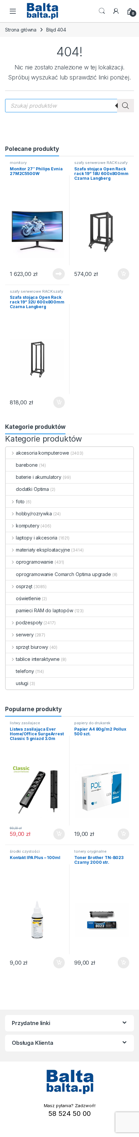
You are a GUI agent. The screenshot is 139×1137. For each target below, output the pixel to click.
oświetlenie (28, 598)
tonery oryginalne (90, 851)
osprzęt (24, 586)
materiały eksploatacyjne (43, 550)
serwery (25, 634)
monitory (18, 162)
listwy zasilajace (25, 723)
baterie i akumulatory (38, 477)
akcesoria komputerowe (42, 453)
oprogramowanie (34, 562)
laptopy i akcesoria (36, 538)
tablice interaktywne (38, 659)
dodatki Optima (32, 489)
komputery (27, 525)
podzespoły (29, 622)
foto (20, 501)
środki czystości (25, 851)
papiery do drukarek (92, 723)
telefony (25, 671)
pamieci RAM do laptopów (44, 610)
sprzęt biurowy (32, 647)
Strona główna (20, 30)
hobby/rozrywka (34, 513)
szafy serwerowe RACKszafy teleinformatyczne (101, 164)
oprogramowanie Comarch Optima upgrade (63, 574)
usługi (22, 683)
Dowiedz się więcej (55, 274)
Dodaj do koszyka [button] (120, 274)
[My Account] (116, 11)
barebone (27, 465)
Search (102, 11)
